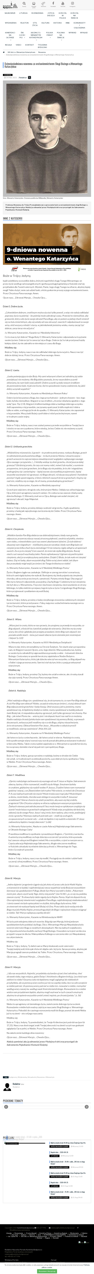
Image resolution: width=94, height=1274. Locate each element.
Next (87, 1107)
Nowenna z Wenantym (45, 1077)
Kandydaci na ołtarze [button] (10, 35)
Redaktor (23, 77)
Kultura (45, 23)
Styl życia (35, 24)
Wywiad (72, 33)
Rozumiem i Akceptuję (47, 1271)
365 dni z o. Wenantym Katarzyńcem (21, 52)
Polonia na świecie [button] (61, 35)
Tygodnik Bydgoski (42, 46)
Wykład (84, 33)
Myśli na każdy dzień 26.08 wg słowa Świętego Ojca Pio (68, 1142)
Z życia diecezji (51, 14)
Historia (57, 23)
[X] (29, 77)
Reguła (8, 45)
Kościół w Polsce (63, 15)
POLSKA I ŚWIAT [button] (49, 34)
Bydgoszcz (13, 1077)
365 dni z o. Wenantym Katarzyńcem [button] (35, 35)
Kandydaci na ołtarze (76, 1235)
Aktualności (31, 1077)
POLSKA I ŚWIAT (56, 1236)
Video (18, 45)
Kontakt (29, 45)
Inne (68, 23)
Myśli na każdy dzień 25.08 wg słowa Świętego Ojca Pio (68, 1173)
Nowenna (42, 52)
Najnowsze (10, 13)
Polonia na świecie (71, 1236)
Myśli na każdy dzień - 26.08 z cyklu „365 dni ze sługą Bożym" (68, 1162)
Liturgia (23, 13)
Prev (6, 1107)
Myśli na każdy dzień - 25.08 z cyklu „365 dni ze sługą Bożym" (68, 1192)
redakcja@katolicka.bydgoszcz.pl (62, 1228)
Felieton (24, 23)
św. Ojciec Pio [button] (22, 35)
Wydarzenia (11, 23)
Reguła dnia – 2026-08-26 (59, 1152)
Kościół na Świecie (74, 15)
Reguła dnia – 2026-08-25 (59, 1182)
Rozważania (37, 13)
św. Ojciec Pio (13, 1236)
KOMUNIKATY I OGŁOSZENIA (79, 25)
